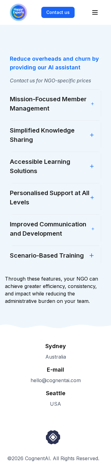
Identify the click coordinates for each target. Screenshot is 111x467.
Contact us (58, 12)
